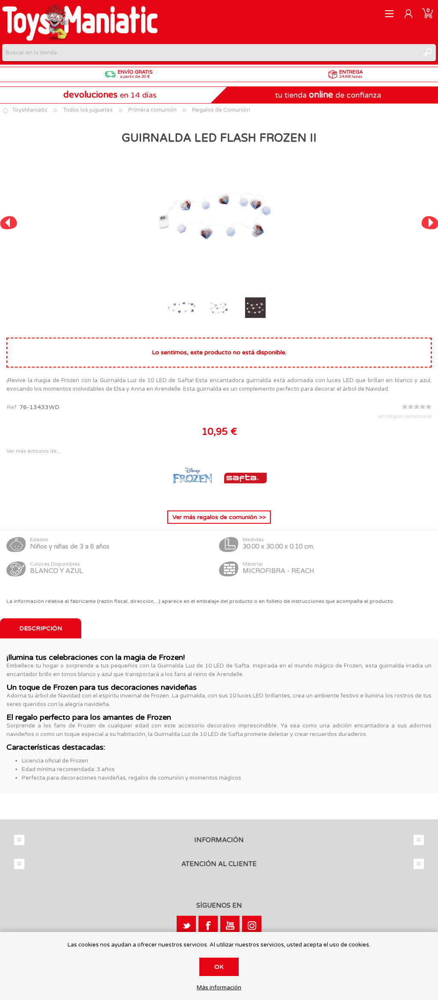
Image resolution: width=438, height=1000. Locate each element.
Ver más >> (219, 517)
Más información (219, 988)
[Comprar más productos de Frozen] (193, 497)
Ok (219, 966)
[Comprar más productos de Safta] (245, 497)
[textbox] (210, 52)
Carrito (427, 13)
